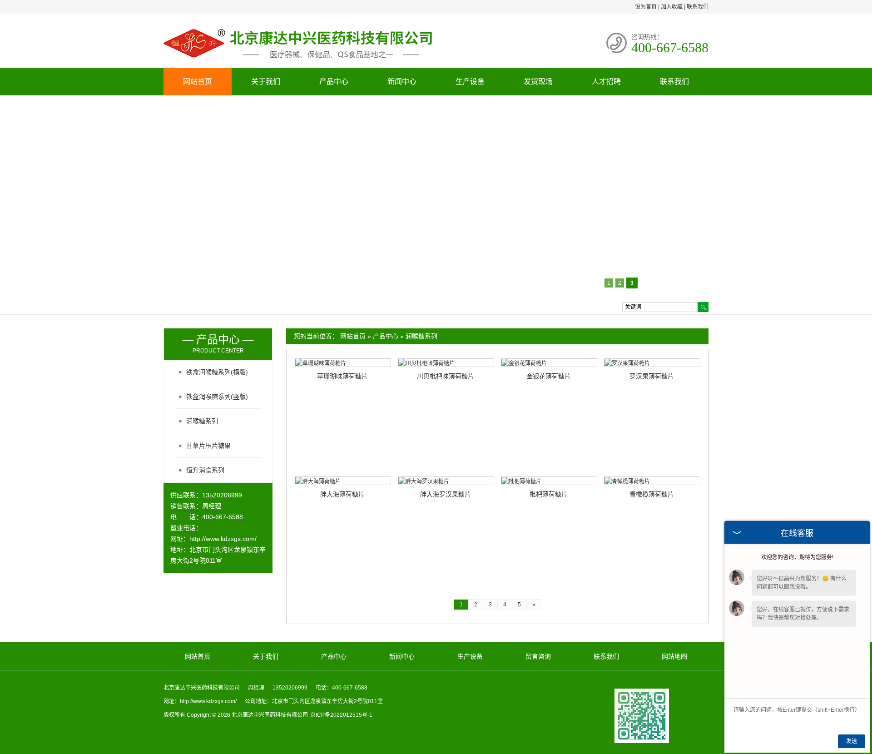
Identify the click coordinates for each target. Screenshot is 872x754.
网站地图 (674, 656)
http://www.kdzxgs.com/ (223, 538)
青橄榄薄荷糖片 (651, 494)
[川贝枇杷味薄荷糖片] (446, 362)
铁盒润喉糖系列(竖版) (217, 396)
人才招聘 (606, 81)
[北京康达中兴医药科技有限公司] (300, 60)
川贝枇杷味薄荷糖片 (445, 376)
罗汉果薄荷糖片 (651, 376)
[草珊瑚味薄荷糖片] (343, 362)
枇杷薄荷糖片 (549, 494)
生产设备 (470, 81)
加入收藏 (672, 7)
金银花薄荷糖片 (548, 376)
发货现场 (538, 81)
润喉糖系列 (421, 336)
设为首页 (646, 7)
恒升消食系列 (205, 470)
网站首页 (197, 81)
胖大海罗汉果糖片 (445, 494)
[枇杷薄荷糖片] (549, 480)
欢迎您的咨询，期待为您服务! (797, 557)
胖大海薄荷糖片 (342, 494)
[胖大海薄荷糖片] (343, 480)
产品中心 (333, 81)
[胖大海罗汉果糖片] (446, 480)
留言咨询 (538, 656)
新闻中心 (401, 81)
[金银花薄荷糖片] (549, 362)
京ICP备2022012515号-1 (341, 715)
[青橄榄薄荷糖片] (652, 480)
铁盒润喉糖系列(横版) (217, 372)
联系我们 (697, 7)
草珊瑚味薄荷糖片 (342, 376)
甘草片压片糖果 (208, 445)
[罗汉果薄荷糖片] (652, 362)
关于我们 (265, 81)
